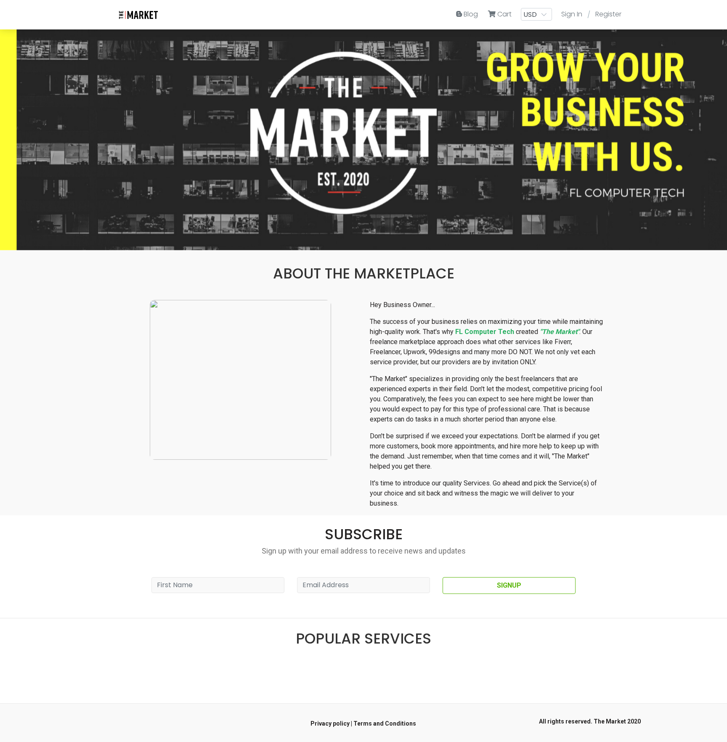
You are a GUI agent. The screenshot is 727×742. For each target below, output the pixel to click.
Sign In (571, 14)
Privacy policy (330, 723)
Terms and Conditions (384, 723)
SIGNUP (509, 585)
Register (608, 14)
